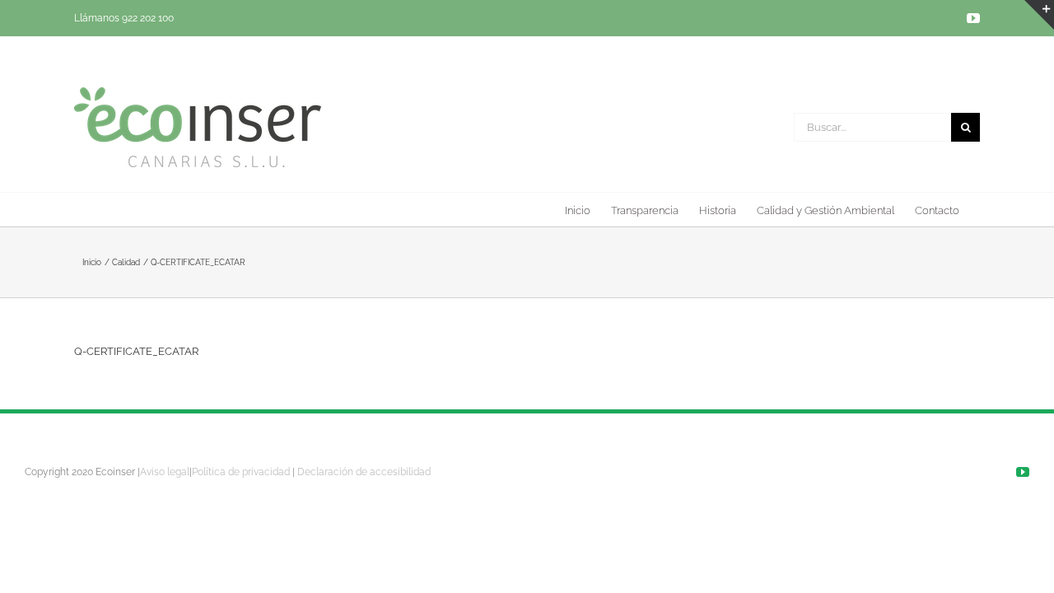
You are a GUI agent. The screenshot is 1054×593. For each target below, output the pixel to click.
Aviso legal (164, 472)
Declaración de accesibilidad (364, 472)
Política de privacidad (241, 472)
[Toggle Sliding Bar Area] (1039, 15)
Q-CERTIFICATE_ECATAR (136, 351)
